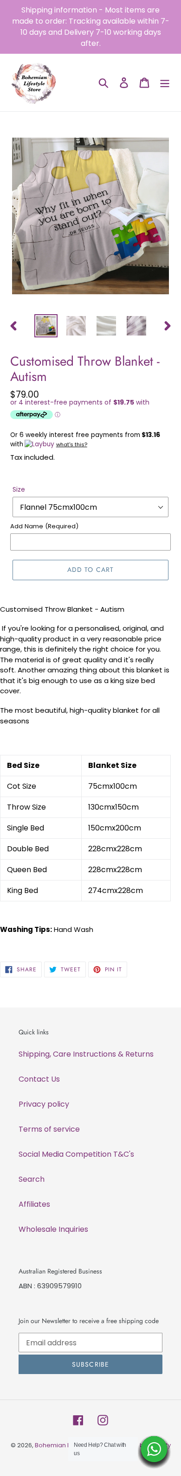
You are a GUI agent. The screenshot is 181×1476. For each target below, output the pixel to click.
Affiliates (34, 1204)
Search (32, 1179)
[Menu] (165, 82)
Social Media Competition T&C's (76, 1154)
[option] (46, 326)
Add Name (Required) (44, 526)
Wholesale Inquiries (53, 1229)
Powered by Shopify (140, 1445)
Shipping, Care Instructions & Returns (86, 1054)
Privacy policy (44, 1104)
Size (19, 489)
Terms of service (49, 1129)
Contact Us (39, 1079)
